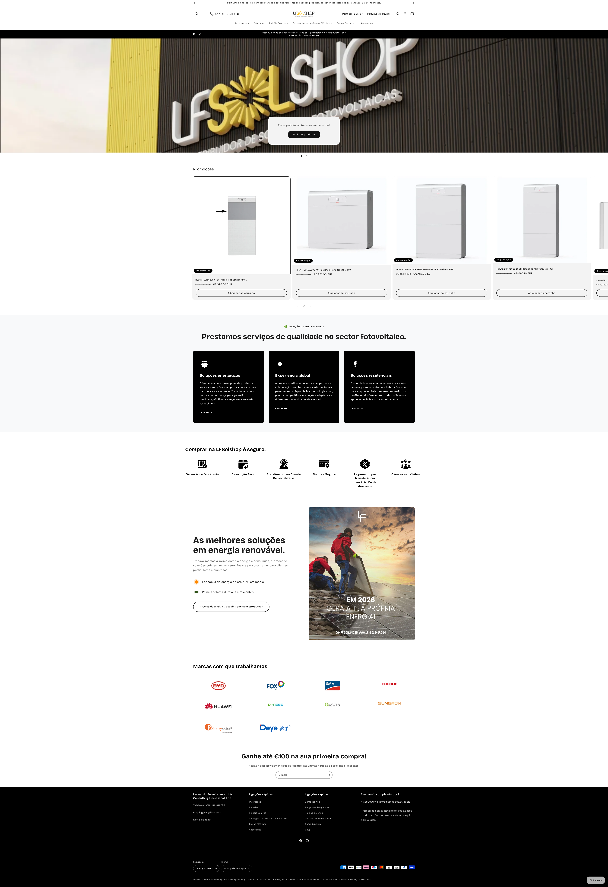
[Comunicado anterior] (194, 3)
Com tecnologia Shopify (234, 880)
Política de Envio (314, 813)
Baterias (253, 807)
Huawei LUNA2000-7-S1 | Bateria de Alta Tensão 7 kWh (323, 269)
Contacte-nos (312, 802)
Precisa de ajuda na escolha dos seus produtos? (231, 606)
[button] (196, 13)
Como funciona (313, 824)
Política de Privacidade (318, 818)
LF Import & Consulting (211, 880)
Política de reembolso (309, 879)
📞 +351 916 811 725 (224, 14)
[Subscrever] (328, 775)
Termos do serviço (349, 879)
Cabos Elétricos (257, 824)
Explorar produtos (304, 134)
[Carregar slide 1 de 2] (301, 156)
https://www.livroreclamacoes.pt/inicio (386, 801)
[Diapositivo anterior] (293, 156)
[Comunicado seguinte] (413, 3)
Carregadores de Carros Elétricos (268, 818)
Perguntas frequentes (317, 807)
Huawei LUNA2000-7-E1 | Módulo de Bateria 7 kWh (221, 280)
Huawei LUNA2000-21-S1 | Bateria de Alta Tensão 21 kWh (525, 269)
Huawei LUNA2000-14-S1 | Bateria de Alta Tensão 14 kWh (425, 269)
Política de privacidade (259, 879)
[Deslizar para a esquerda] (297, 305)
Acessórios (255, 829)
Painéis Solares (257, 813)
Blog (307, 829)
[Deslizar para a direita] (310, 305)
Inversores (255, 802)
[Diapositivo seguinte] (314, 156)
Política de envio (330, 879)
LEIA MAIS (206, 412)
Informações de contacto (284, 879)
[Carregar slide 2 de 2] (306, 156)
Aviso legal (366, 879)
